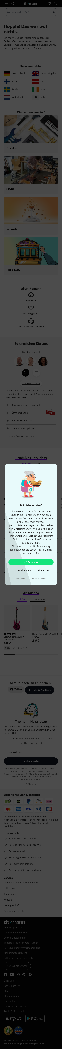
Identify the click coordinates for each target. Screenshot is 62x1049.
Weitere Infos (43, 570)
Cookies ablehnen (22, 570)
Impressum (20, 578)
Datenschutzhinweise (37, 578)
